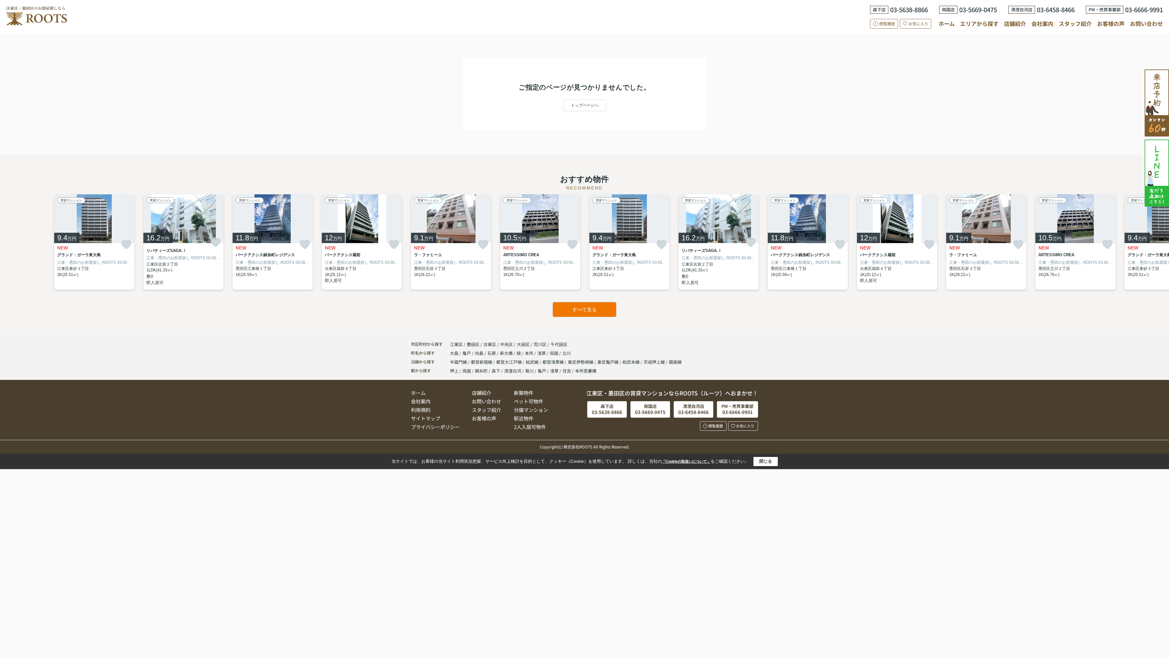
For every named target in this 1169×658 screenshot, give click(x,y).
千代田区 (558, 344)
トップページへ (585, 105)
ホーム (947, 23)
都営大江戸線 (509, 362)
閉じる (765, 461)
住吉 (567, 371)
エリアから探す (979, 23)
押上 (454, 371)
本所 (529, 353)
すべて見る (584, 309)
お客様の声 (1111, 23)
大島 (454, 353)
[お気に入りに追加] (126, 245)
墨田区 (473, 344)
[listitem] (451, 242)
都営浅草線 (553, 362)
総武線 (532, 362)
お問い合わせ (1146, 23)
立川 (566, 353)
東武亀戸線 (608, 362)
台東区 (489, 344)
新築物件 (523, 392)
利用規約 (420, 409)
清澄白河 (512, 371)
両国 (554, 353)
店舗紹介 (1015, 23)
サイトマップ (425, 418)
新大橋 (507, 353)
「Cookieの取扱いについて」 (686, 461)
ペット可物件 (528, 401)
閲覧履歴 (887, 24)
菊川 (529, 371)
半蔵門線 (459, 362)
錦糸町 (481, 371)
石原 (492, 353)
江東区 (456, 344)
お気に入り (918, 24)
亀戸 (467, 353)
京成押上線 (655, 362)
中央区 (506, 344)
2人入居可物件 (530, 426)
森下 (496, 371)
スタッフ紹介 (1075, 23)
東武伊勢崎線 (581, 362)
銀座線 (675, 362)
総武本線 (632, 362)
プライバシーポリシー (435, 426)
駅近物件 (523, 418)
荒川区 (540, 344)
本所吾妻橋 (585, 371)
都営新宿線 (482, 362)
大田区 (523, 344)
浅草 (542, 353)
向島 (479, 353)
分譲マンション (531, 409)
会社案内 (1042, 23)
